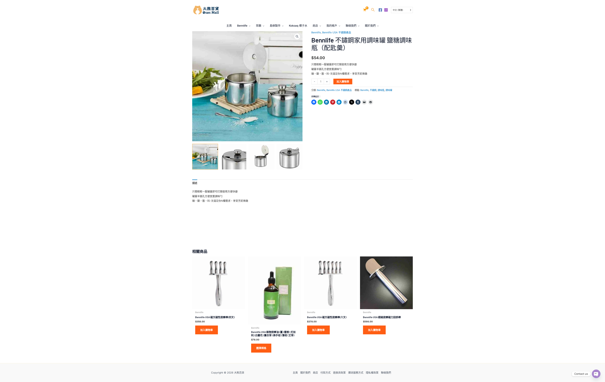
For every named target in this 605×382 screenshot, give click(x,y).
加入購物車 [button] (206, 329)
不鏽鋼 (373, 90)
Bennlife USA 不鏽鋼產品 (336, 32)
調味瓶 (381, 90)
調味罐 (389, 90)
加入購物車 (343, 81)
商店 (315, 372)
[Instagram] (386, 10)
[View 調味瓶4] (289, 157)
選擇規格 (261, 348)
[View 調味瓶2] (233, 157)
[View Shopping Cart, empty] (364, 10)
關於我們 (305, 372)
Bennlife (316, 32)
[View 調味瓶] (205, 157)
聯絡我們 (386, 372)
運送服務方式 (355, 372)
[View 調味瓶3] (261, 157)
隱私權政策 (372, 372)
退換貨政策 (339, 372)
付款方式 (325, 372)
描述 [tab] (194, 183)
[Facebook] (380, 10)
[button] (373, 10)
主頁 (295, 372)
